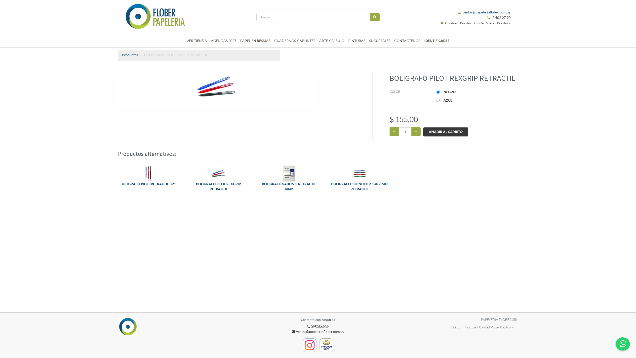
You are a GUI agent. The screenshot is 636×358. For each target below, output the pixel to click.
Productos (130, 55)
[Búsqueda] (375, 17)
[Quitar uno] (394, 131)
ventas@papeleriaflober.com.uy (487, 12)
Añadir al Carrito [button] (446, 132)
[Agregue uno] (416, 131)
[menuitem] (197, 41)
